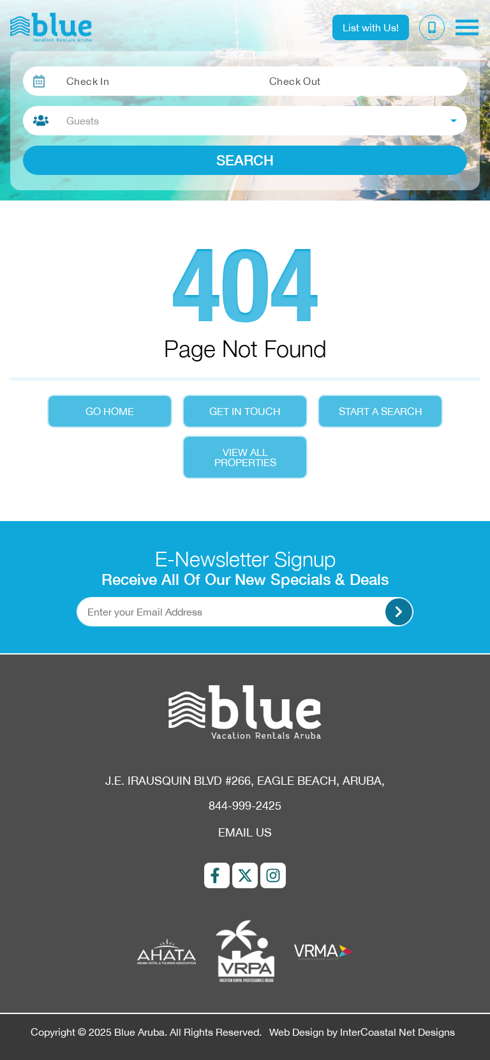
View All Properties (245, 457)
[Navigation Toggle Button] (467, 27)
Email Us (245, 832)
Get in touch (245, 411)
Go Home (109, 411)
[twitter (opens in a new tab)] (245, 875)
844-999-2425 (245, 805)
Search (245, 160)
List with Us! (371, 27)
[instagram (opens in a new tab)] (273, 875)
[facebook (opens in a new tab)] (217, 875)
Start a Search (380, 411)
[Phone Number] (432, 27)
